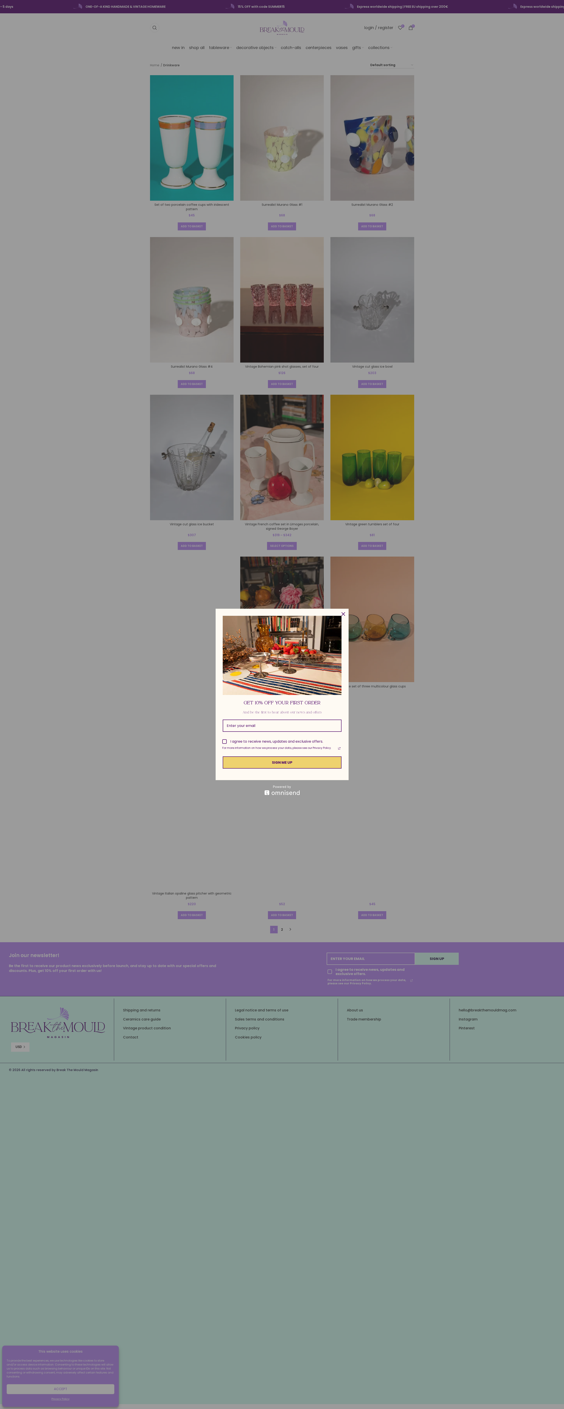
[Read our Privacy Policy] (339, 748)
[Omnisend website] (282, 790)
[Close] (343, 614)
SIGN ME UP (282, 762)
